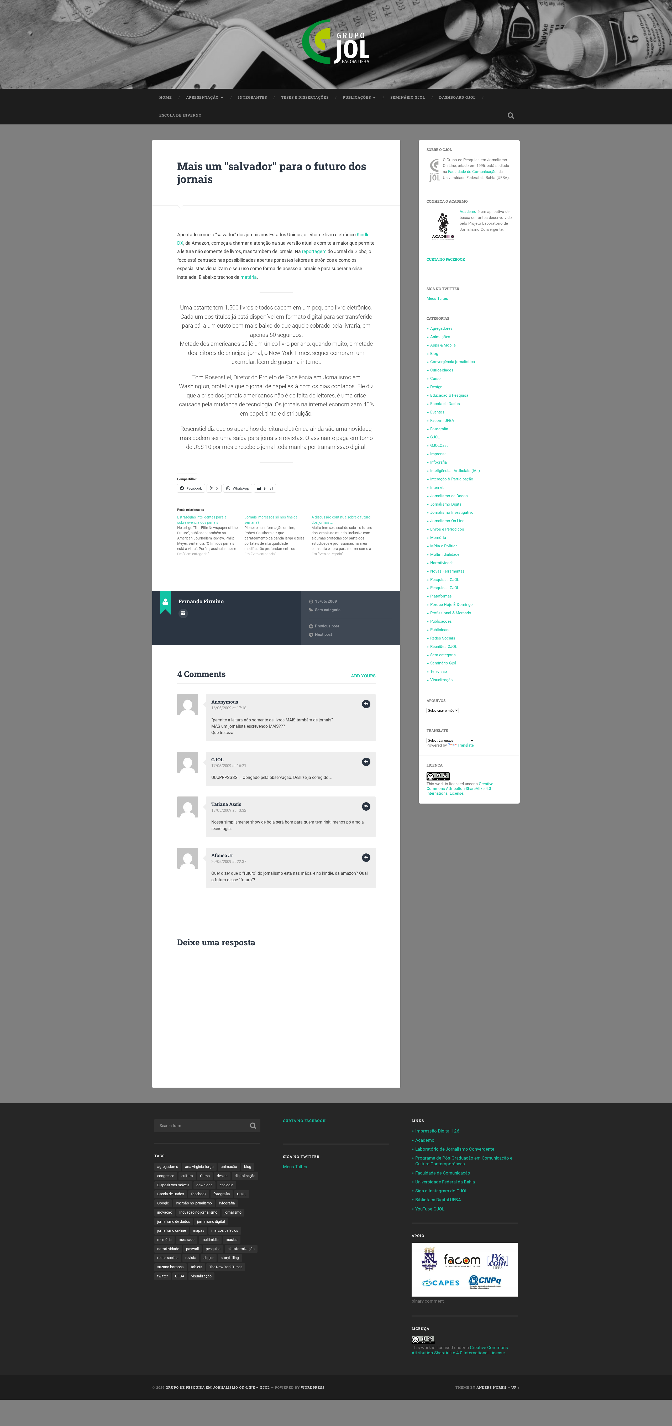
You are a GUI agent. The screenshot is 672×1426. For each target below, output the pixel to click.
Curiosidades (441, 370)
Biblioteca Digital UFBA (438, 1199)
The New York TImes (225, 1267)
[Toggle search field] (511, 115)
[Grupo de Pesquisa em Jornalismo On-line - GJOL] (336, 44)
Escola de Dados (445, 403)
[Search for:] (207, 1125)
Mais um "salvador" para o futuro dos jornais (271, 172)
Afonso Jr (222, 855)
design (222, 1176)
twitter (162, 1276)
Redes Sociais (442, 638)
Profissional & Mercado (450, 613)
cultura (187, 1176)
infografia (227, 1203)
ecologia (226, 1185)
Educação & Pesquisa (449, 395)
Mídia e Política (444, 546)
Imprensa (438, 454)
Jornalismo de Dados (449, 496)
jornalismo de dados (173, 1221)
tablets (196, 1267)
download (204, 1185)
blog (247, 1167)
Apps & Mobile (443, 345)
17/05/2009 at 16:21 (228, 765)
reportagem (314, 251)
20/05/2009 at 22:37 (228, 861)
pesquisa (213, 1249)
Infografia (438, 462)
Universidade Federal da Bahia (445, 1181)
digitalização (245, 1176)
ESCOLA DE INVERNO (180, 115)
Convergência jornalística (452, 361)
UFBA (179, 1276)
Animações (440, 336)
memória (164, 1240)
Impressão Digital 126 (437, 1131)
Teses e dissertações (305, 97)
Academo (468, 211)
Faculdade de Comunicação (472, 171)
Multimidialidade (444, 554)
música (232, 1240)
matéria (248, 277)
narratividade (168, 1249)
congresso (165, 1176)
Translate (466, 745)
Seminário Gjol (407, 97)
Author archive (183, 613)
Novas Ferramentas (447, 571)
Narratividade (442, 562)
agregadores (167, 1167)
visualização (201, 1276)
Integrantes (252, 97)
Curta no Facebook (446, 259)
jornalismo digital (211, 1221)
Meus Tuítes (437, 298)
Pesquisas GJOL (444, 579)
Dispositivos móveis (173, 1185)
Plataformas (441, 596)
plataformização (241, 1249)
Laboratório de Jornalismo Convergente (454, 1149)
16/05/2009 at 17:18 (228, 708)
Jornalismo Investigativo (452, 512)
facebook (198, 1194)
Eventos (437, 412)
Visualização (441, 680)
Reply (366, 704)
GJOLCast (439, 445)
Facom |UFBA (442, 420)
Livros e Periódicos (447, 529)
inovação (164, 1212)
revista (190, 1258)
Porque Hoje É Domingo (451, 604)
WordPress (313, 1387)
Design (436, 387)
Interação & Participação (451, 479)
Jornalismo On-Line (447, 520)
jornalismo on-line (171, 1230)
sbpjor (208, 1258)
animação (229, 1167)
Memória (438, 537)
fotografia (221, 1194)
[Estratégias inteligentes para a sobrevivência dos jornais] (210, 536)
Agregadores (441, 328)
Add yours (363, 675)
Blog (434, 353)
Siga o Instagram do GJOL (441, 1190)
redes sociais (167, 1258)
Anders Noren (491, 1387)
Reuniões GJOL (443, 646)
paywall (192, 1249)
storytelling (230, 1258)
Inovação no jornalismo (198, 1212)
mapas (198, 1230)
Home (165, 97)
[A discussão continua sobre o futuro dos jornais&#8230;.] (345, 536)
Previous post (327, 626)
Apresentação (202, 97)
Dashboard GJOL (457, 97)
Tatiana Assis (226, 804)
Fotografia (439, 429)
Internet (437, 487)
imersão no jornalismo (194, 1203)
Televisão (438, 671)
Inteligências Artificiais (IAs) (455, 470)
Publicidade (440, 629)
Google (163, 1203)
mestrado (187, 1240)
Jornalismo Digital (446, 504)
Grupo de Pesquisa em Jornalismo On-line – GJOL (218, 1387)
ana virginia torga (199, 1167)
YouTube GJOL (429, 1209)
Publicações (357, 97)
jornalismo (233, 1212)
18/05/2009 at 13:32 (228, 810)
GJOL (435, 437)
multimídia (210, 1240)
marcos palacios (224, 1230)
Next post (323, 634)
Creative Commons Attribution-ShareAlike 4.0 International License (460, 789)
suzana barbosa (170, 1267)
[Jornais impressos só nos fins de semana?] (278, 536)
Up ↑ (515, 1387)
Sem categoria (327, 609)
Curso (435, 378)
